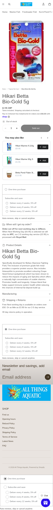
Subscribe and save (16, 487)
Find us (5, 414)
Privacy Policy (8, 428)
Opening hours (9, 419)
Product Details (14, 245)
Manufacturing (9, 294)
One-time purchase (16, 478)
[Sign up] (48, 377)
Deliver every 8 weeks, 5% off (23, 497)
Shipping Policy (9, 432)
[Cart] (49, 4)
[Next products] (48, 138)
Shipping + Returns (16, 300)
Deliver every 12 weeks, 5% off (23, 501)
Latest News (7, 441)
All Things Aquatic (21, 467)
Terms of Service (9, 437)
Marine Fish (15, 12)
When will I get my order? (19, 224)
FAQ (4, 445)
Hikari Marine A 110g (24, 146)
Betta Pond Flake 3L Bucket (25, 172)
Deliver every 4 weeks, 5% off (23, 492)
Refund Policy (8, 423)
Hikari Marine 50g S (24, 159)
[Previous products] (41, 138)
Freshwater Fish (29, 12)
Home (4, 12)
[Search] (9, 4)
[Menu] (3, 4)
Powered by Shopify (37, 467)
